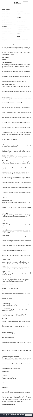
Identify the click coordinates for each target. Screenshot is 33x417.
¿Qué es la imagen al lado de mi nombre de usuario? (7, 22)
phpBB (16, 118)
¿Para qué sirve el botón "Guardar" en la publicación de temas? (8, 33)
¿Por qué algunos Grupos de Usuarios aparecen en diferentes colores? (24, 14)
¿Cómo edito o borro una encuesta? (5, 30)
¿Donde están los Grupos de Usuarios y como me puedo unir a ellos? (23, 13)
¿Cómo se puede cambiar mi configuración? (6, 18)
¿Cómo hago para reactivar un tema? (5, 34)
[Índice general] (7, 3)
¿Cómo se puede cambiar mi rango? (5, 23)
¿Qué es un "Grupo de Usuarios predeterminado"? (22, 15)
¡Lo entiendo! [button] (28, 415)
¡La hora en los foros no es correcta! (5, 20)
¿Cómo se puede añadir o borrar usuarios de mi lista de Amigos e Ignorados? (23, 22)
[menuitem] (22, 411)
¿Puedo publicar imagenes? (4, 38)
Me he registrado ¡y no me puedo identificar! (6, 13)
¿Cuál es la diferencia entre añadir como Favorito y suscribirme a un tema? (23, 29)
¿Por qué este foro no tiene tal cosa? (20, 37)
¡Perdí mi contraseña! (4, 15)
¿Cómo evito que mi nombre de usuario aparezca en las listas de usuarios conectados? (9, 19)
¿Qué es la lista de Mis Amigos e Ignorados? (21, 21)
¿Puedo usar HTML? (4, 37)
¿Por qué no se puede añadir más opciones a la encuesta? (7, 29)
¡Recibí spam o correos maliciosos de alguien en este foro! (22, 19)
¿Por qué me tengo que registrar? (5, 11)
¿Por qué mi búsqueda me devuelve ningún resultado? (22, 25)
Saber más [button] (8, 415)
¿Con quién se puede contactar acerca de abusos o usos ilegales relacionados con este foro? (23, 38)
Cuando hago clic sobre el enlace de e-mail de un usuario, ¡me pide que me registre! (9, 24)
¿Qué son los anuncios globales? (5, 39)
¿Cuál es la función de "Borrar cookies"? (6, 16)
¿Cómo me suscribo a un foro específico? (21, 31)
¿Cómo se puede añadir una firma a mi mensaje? (6, 28)
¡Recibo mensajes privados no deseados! (21, 18)
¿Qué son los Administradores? (20, 11)
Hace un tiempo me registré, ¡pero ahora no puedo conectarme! (8, 14)
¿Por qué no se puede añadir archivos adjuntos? (6, 31)
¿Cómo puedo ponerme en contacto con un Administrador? (22, 39)
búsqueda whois (26, 397)
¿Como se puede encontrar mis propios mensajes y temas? (22, 27)
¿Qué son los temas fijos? (4, 40)
